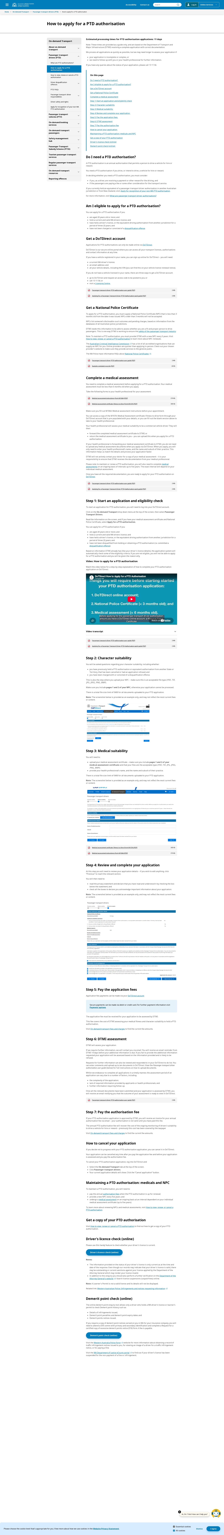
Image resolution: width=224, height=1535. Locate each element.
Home (7, 12)
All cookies (180, 1530)
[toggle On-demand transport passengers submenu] (78, 131)
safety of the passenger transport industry (157, 331)
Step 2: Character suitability (102, 105)
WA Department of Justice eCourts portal (112, 1352)
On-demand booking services (58, 123)
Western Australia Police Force (107, 1342)
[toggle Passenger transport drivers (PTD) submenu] (78, 56)
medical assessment (107, 1199)
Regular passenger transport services (62, 163)
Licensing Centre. (102, 283)
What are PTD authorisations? (62, 63)
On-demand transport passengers (59, 131)
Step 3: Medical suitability (101, 109)
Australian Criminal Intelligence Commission (109, 343)
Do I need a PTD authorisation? (104, 80)
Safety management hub (58, 139)
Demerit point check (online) (103, 146)
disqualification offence (135, 228)
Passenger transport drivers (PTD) (45, 12)
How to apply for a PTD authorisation (60, 69)
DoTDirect (147, 245)
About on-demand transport (57, 48)
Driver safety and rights (59, 102)
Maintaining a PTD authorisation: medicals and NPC (113, 134)
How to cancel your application (104, 130)
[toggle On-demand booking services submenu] (78, 123)
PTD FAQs (55, 89)
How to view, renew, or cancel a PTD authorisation (108, 339)
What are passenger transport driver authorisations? (133, 196)
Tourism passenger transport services (62, 155)
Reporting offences (58, 178)
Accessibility (131, 5)
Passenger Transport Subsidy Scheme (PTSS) (59, 147)
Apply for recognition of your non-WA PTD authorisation (65, 108)
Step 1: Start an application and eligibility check (111, 101)
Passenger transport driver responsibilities (61, 95)
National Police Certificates (137, 353)
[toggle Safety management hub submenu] (78, 140)
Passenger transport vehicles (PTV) (58, 115)
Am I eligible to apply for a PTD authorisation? (110, 84)
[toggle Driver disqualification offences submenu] (78, 83)
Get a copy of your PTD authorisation (106, 138)
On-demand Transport (21, 12)
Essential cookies (183, 1526)
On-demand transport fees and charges (107, 1029)
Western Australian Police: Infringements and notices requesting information (131, 1288)
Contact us (144, 5)
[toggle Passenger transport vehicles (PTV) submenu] (78, 115)
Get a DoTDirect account (101, 88)
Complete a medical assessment (104, 97)
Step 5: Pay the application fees (104, 117)
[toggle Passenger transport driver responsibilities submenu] (78, 95)
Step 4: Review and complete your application (110, 113)
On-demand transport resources (59, 171)
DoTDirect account (136, 995)
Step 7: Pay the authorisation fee (104, 125)
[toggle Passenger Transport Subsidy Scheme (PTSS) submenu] (78, 148)
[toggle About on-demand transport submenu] (78, 48)
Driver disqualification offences (59, 83)
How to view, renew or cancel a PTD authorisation (64, 76)
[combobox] (167, 5)
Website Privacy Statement (106, 1528)
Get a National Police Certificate (104, 93)
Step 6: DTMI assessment (101, 121)
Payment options (98, 1007)
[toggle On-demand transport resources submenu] (78, 172)
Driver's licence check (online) (103, 142)
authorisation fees (111, 1194)
